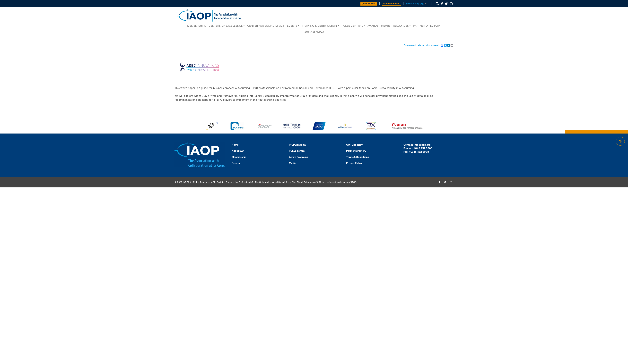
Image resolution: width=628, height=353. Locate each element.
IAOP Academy (297, 144)
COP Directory (354, 144)
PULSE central (352, 25)
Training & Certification (319, 25)
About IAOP (238, 150)
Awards (372, 25)
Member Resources (395, 25)
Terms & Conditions (357, 157)
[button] (437, 4)
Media (292, 163)
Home (235, 144)
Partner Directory (427, 25)
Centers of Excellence (226, 25)
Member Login (391, 3)
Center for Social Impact (265, 25)
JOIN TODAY (369, 3)
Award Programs (298, 157)
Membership (239, 157)
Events (292, 25)
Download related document (421, 45)
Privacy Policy (354, 163)
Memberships (196, 25)
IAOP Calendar (314, 32)
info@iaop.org (422, 144)
